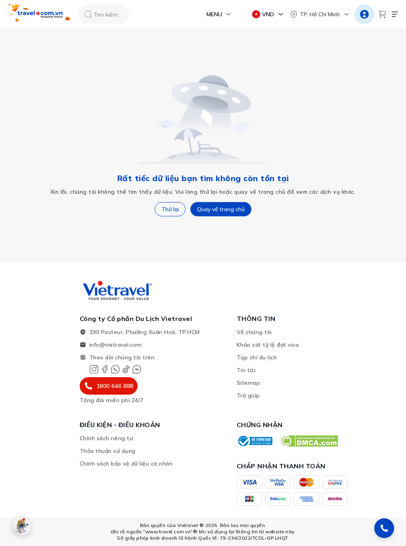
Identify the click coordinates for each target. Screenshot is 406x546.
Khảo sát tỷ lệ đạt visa (268, 344)
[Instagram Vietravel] (94, 369)
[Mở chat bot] (22, 526)
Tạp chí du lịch (257, 357)
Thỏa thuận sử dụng (108, 450)
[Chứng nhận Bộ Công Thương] (254, 441)
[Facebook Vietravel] (104, 369)
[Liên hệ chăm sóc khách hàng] (384, 528)
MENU (214, 14)
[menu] (395, 14)
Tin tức (247, 370)
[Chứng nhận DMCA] (309, 441)
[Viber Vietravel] (115, 369)
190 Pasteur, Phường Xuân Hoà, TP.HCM (144, 332)
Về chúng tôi (254, 332)
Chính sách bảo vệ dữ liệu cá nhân (126, 463)
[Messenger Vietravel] (137, 369)
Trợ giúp (248, 395)
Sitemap (248, 382)
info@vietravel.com (115, 344)
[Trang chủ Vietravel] (40, 14)
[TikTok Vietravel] (126, 369)
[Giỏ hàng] (382, 14)
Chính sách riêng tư (106, 438)
